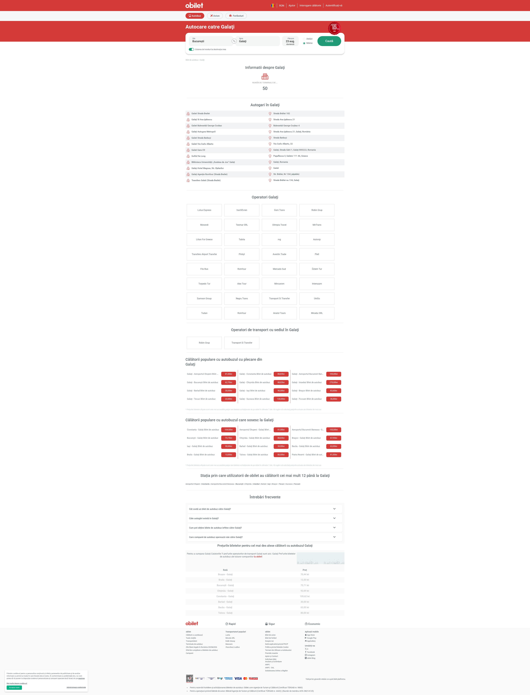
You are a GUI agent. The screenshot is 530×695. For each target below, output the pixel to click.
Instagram (311, 655)
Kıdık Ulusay (230, 641)
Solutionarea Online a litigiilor (276, 671)
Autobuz (196, 15)
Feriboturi (238, 15)
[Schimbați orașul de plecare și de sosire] (234, 41)
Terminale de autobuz (194, 644)
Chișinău (248, 484)
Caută (329, 41)
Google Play (311, 638)
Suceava (289, 484)
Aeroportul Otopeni (193, 484)
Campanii (189, 653)
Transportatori (191, 641)
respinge (81, 678)
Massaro (229, 644)
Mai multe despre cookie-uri (17, 683)
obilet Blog (311, 658)
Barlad (264, 484)
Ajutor (292, 5)
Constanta (206, 484)
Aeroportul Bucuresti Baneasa (223, 484)
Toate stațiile (191, 638)
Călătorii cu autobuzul (194, 635)
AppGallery (311, 641)
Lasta (228, 635)
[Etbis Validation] (189, 679)
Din (194, 38)
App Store (311, 635)
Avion (216, 15)
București (240, 484)
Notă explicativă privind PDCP (276, 644)
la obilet (258, 556)
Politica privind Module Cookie (276, 647)
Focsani (297, 484)
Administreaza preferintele (76, 687)
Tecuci (282, 484)
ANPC (267, 665)
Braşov (275, 484)
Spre (241, 38)
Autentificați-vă (334, 5)
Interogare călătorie (310, 5)
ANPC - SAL (269, 668)
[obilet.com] (201, 7)
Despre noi (269, 641)
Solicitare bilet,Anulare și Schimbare (273, 660)
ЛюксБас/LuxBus (233, 647)
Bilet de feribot (270, 638)
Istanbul (256, 484)
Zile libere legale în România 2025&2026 (201, 647)
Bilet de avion (270, 635)
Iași (269, 484)
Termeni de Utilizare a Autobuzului (278, 650)
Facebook (311, 652)
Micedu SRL (230, 638)
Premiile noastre (271, 653)
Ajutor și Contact (271, 656)
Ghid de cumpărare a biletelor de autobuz (202, 650)
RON (281, 5)
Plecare (291, 38)
